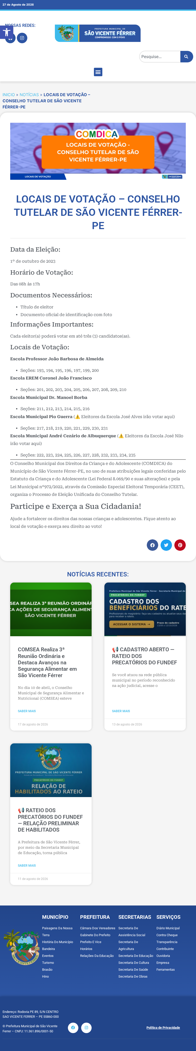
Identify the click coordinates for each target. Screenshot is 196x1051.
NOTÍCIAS (29, 94)
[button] (6, 32)
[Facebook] (73, 1028)
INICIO (9, 94)
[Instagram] (22, 38)
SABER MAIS (27, 711)
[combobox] (159, 56)
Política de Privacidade (163, 1028)
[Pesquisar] (186, 56)
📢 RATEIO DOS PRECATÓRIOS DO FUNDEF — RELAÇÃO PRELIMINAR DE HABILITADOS (50, 820)
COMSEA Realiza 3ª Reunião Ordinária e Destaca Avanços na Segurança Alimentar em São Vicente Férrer (47, 662)
